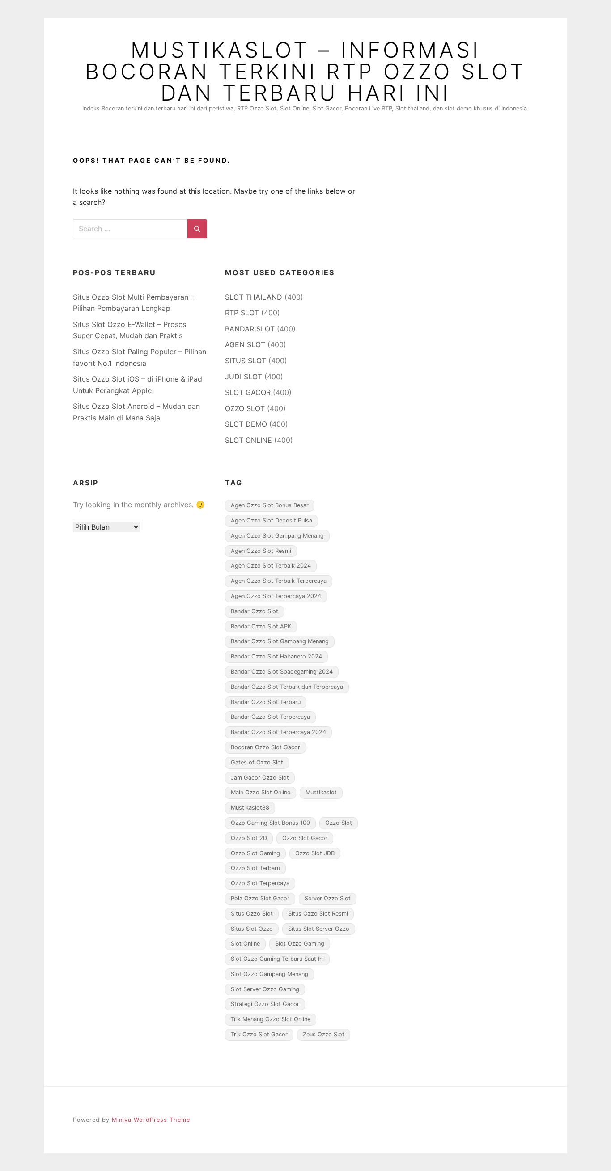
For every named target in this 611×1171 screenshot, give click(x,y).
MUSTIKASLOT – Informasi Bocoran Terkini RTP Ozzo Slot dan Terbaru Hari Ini (305, 71)
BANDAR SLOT (250, 328)
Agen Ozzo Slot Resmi (261, 550)
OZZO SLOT (245, 408)
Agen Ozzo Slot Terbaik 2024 (271, 565)
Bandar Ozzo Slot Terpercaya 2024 (278, 732)
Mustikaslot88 (250, 807)
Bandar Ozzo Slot (254, 611)
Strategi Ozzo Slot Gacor (265, 1004)
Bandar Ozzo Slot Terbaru (266, 702)
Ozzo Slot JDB (315, 853)
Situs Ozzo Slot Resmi (318, 913)
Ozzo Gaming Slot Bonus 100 (270, 822)
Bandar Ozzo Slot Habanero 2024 (276, 656)
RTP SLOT (242, 312)
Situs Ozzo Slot (252, 913)
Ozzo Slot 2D (249, 838)
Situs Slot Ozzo (252, 928)
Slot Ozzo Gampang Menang (269, 974)
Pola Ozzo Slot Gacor (260, 898)
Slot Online (245, 943)
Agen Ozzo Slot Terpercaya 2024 (276, 596)
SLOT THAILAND (253, 297)
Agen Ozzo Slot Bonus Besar (270, 505)
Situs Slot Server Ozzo (318, 928)
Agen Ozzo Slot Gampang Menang (277, 535)
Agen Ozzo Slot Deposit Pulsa (271, 520)
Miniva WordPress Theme (151, 1119)
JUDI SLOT (243, 376)
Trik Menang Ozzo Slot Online (270, 1019)
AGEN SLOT (245, 344)
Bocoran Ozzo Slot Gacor (265, 747)
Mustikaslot (321, 792)
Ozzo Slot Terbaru (255, 868)
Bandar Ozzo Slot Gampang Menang (280, 641)
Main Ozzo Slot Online (260, 792)
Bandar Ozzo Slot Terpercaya (270, 716)
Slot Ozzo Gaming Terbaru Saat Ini (277, 958)
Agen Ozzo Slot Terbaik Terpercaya (279, 580)
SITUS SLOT (245, 360)
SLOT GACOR (248, 392)
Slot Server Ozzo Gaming (265, 989)
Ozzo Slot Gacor (304, 838)
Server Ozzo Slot (328, 898)
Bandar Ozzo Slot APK (261, 626)
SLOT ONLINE (248, 440)
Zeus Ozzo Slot (323, 1034)
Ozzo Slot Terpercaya (260, 883)
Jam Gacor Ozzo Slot (260, 777)
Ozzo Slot (338, 822)
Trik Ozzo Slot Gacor (259, 1034)
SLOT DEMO (246, 424)
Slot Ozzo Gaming (299, 943)
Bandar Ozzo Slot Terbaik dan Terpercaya (287, 686)
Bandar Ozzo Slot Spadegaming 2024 (282, 671)
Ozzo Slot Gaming (255, 853)
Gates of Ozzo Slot (257, 762)
